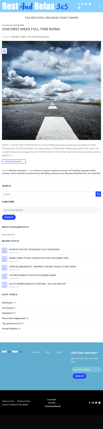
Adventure (6, 173)
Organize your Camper (59, 170)
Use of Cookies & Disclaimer (15, 404)
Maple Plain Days (80, 173)
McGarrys (38, 170)
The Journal (7, 308)
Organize (46, 170)
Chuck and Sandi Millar (38, 37)
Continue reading (13, 161)
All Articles (7, 25)
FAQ (48, 352)
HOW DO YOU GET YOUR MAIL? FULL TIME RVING (34, 249)
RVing (93, 170)
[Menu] (99, 6)
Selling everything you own (54, 173)
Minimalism (69, 173)
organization (85, 170)
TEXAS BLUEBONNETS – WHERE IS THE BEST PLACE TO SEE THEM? (42, 266)
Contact (36, 352)
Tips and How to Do (11, 323)
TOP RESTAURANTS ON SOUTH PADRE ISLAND (32, 275)
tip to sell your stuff (37, 173)
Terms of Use (8, 401)
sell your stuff (16, 173)
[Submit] (98, 194)
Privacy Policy (23, 401)
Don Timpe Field (94, 173)
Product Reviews (10, 328)
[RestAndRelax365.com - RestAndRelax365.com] (37, 6)
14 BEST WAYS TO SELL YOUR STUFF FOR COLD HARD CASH (39, 258)
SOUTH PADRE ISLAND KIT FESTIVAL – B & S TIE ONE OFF (37, 283)
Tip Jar (59, 352)
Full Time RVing (74, 170)
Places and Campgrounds (13, 318)
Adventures (19, 25)
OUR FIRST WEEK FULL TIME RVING (31, 29)
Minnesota (25, 173)
